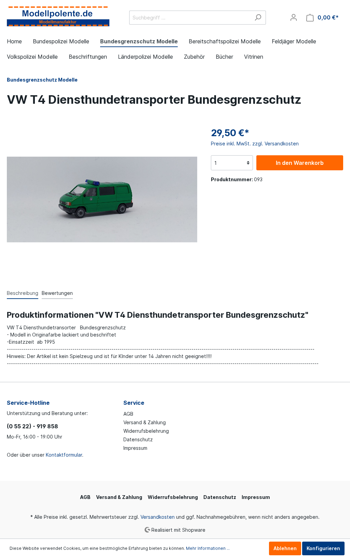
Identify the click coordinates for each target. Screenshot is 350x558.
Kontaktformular (64, 455)
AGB (128, 414)
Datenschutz (138, 439)
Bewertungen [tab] (57, 293)
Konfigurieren (323, 548)
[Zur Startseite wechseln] (58, 16)
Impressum (135, 448)
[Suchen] (258, 18)
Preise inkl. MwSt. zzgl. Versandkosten (255, 143)
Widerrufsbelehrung (146, 431)
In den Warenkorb (300, 162)
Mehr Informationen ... (208, 548)
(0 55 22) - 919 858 (32, 426)
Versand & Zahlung (144, 422)
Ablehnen (285, 548)
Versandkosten (157, 517)
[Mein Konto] (293, 17)
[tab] (22, 293)
